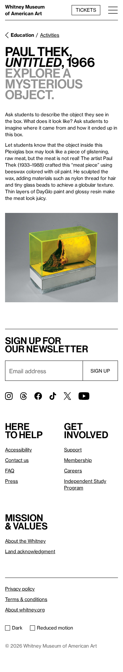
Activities (49, 35)
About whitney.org (25, 609)
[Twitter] (67, 396)
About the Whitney (25, 541)
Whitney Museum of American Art (25, 10)
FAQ (9, 470)
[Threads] (23, 396)
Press (11, 481)
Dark (17, 627)
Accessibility (18, 449)
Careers (73, 470)
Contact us (17, 460)
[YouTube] (84, 396)
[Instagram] (8, 396)
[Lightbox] (61, 257)
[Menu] (113, 10)
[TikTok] (53, 396)
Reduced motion (55, 627)
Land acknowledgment (30, 551)
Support (73, 449)
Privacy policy (20, 589)
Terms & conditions (26, 599)
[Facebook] (38, 396)
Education (22, 35)
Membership (78, 460)
